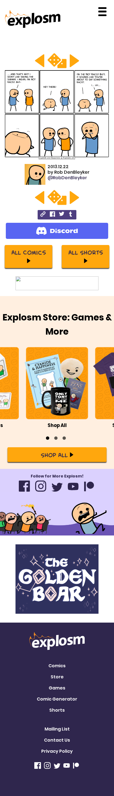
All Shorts (85, 252)
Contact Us (57, 740)
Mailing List (57, 729)
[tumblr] (71, 214)
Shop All (54, 454)
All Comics (28, 252)
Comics (57, 666)
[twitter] (61, 215)
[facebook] (52, 214)
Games (57, 688)
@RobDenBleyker (67, 178)
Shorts (57, 710)
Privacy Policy (57, 751)
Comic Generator (57, 699)
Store (57, 677)
